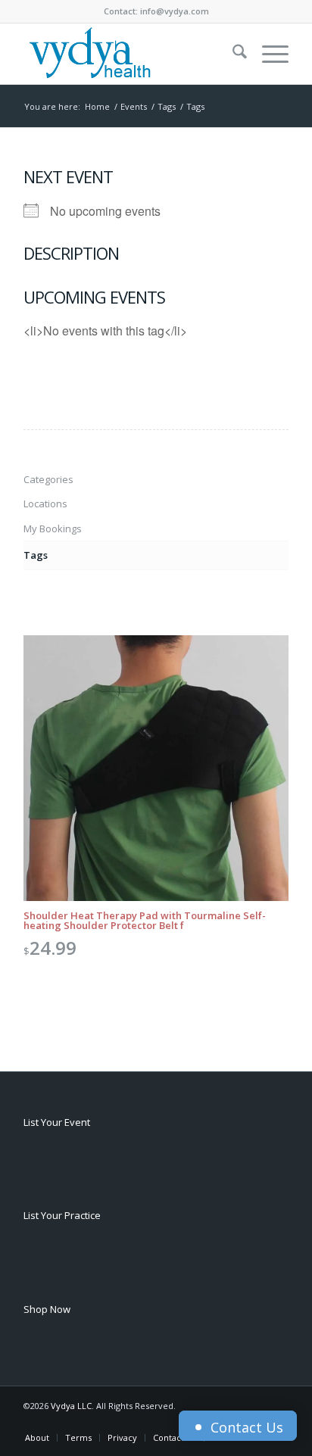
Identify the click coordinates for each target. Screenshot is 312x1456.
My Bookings (52, 528)
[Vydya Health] (129, 53)
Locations (45, 503)
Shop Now (46, 1309)
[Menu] (268, 53)
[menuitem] (232, 53)
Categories (48, 479)
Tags (35, 555)
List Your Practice (62, 1215)
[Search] (232, 53)
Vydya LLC (71, 1405)
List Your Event (56, 1122)
